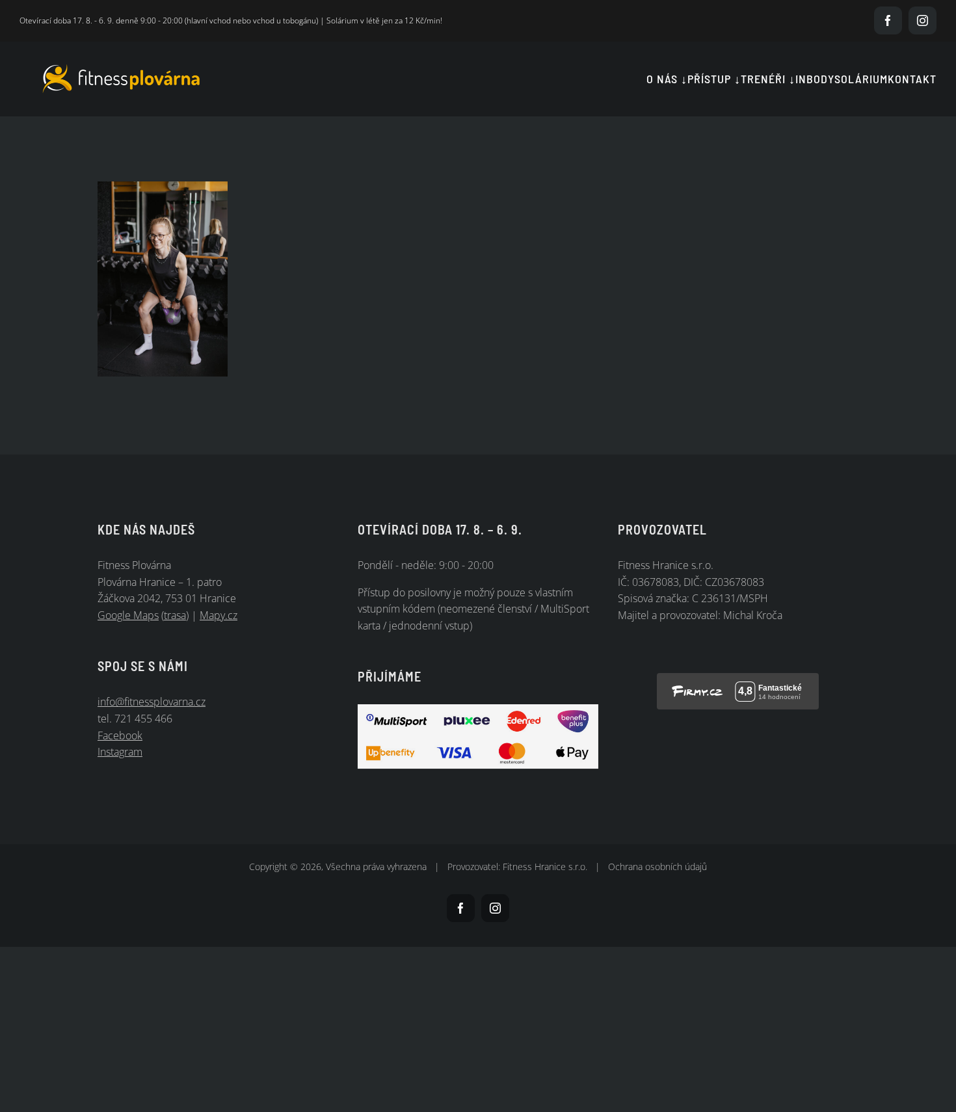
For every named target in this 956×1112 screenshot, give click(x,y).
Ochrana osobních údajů (657, 866)
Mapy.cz (218, 615)
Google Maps (128, 615)
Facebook (120, 735)
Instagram (120, 752)
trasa (175, 615)
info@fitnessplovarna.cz (152, 702)
